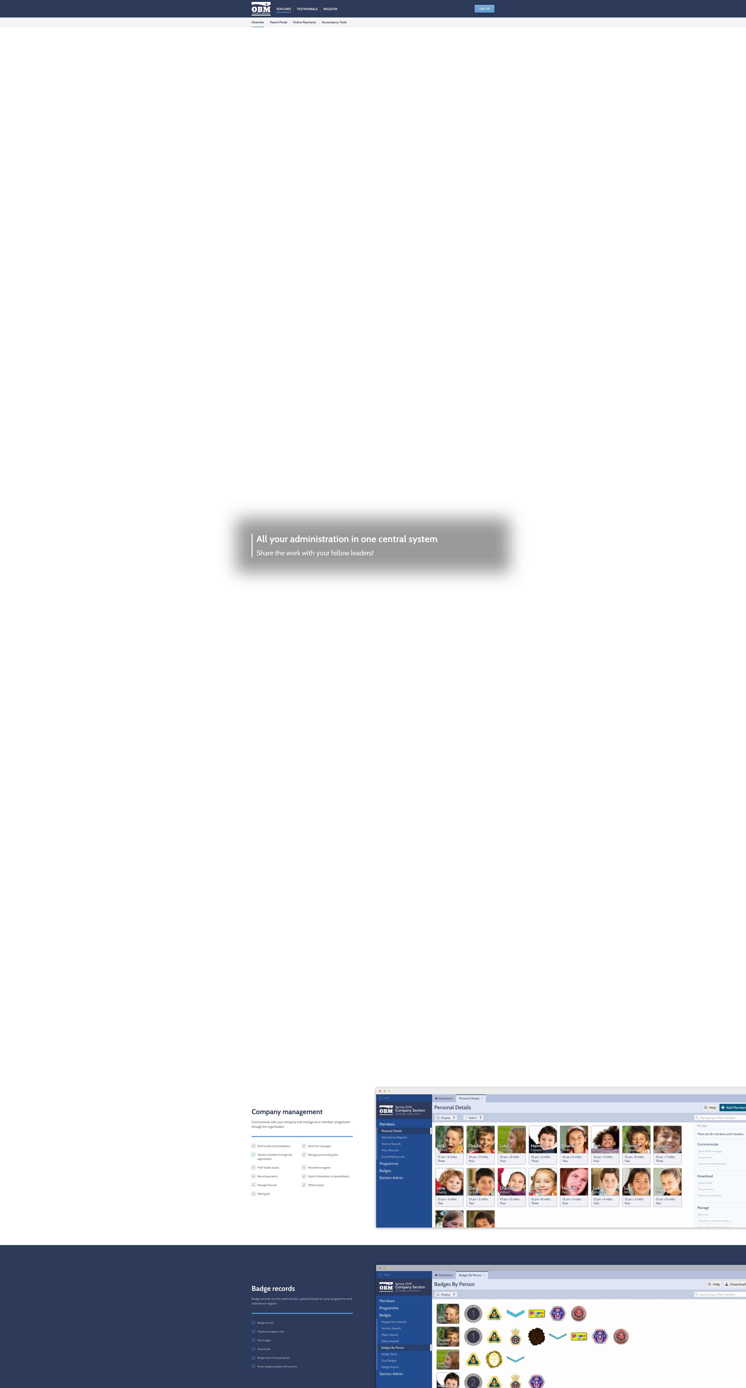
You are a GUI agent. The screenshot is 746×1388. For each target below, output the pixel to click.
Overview (258, 22)
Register (330, 9)
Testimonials (307, 9)
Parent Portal (278, 22)
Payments (304, 22)
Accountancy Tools (334, 22)
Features (283, 9)
